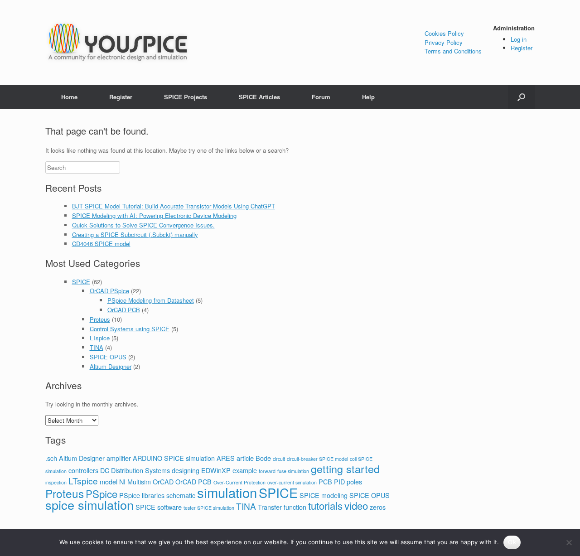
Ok (512, 542)
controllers (83, 470)
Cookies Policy (444, 33)
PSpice (101, 493)
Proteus (100, 319)
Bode (263, 458)
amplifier (118, 458)
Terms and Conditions (453, 51)
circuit (279, 458)
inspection (56, 482)
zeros (378, 507)
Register (521, 48)
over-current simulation (292, 482)
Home (69, 96)
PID (339, 481)
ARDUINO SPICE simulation (174, 458)
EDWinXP (216, 470)
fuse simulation (293, 471)
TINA (96, 347)
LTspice (100, 338)
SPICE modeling (324, 495)
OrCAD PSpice (109, 290)
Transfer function (282, 507)
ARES (226, 458)
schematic (180, 495)
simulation (227, 492)
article (245, 458)
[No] (568, 542)
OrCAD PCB (123, 309)
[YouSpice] (117, 42)
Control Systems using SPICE (129, 328)
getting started (345, 468)
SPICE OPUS (108, 357)
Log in (519, 39)
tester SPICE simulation (209, 507)
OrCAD (163, 481)
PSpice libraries (141, 495)
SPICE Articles (259, 96)
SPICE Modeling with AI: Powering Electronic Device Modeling (154, 215)
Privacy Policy (444, 42)
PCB (325, 481)
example (244, 470)
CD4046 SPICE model (101, 243)
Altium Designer (110, 366)
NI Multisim (135, 481)
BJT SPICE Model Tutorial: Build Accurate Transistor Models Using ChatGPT (173, 206)
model (108, 481)
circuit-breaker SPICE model (317, 458)
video (356, 505)
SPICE (81, 281)
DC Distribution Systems (135, 470)
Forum (321, 96)
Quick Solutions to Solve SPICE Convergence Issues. (143, 225)
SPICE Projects (185, 96)
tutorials (325, 505)
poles (354, 481)
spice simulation (89, 504)
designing (185, 470)
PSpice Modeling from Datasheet (150, 300)
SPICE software (158, 507)
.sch (51, 458)
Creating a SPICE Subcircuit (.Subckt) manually (135, 234)
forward (267, 471)
